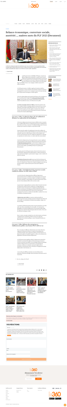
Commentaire (9, 339)
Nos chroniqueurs (8, 399)
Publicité (17, 391)
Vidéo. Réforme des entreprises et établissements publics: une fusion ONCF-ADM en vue (27, 225)
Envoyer (38, 378)
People (42, 23)
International (28, 23)
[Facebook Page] (53, 388)
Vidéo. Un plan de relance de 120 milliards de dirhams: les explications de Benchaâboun (28, 117)
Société (24, 23)
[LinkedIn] (58, 388)
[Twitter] (55, 388)
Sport (39, 23)
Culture (32, 23)
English (56, 1)
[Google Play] (58, 398)
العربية (65, 1)
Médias (36, 23)
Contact (28, 391)
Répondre (9, 335)
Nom (7, 350)
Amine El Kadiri (9, 71)
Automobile (7, 396)
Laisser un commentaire (26, 359)
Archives (17, 392)
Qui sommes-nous (18, 390)
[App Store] (52, 398)
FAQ (27, 390)
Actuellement (7, 23)
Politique (16, 23)
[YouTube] (56, 388)
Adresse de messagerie (11, 354)
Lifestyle (46, 23)
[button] (65, 405)
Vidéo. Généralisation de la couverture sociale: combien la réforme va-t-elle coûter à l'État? (28, 170)
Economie (20, 23)
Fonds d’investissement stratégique (24, 142)
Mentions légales (40, 390)
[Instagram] (60, 388)
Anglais (61, 1)
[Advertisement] (33, 15)
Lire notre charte (9, 320)
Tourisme (49, 23)
